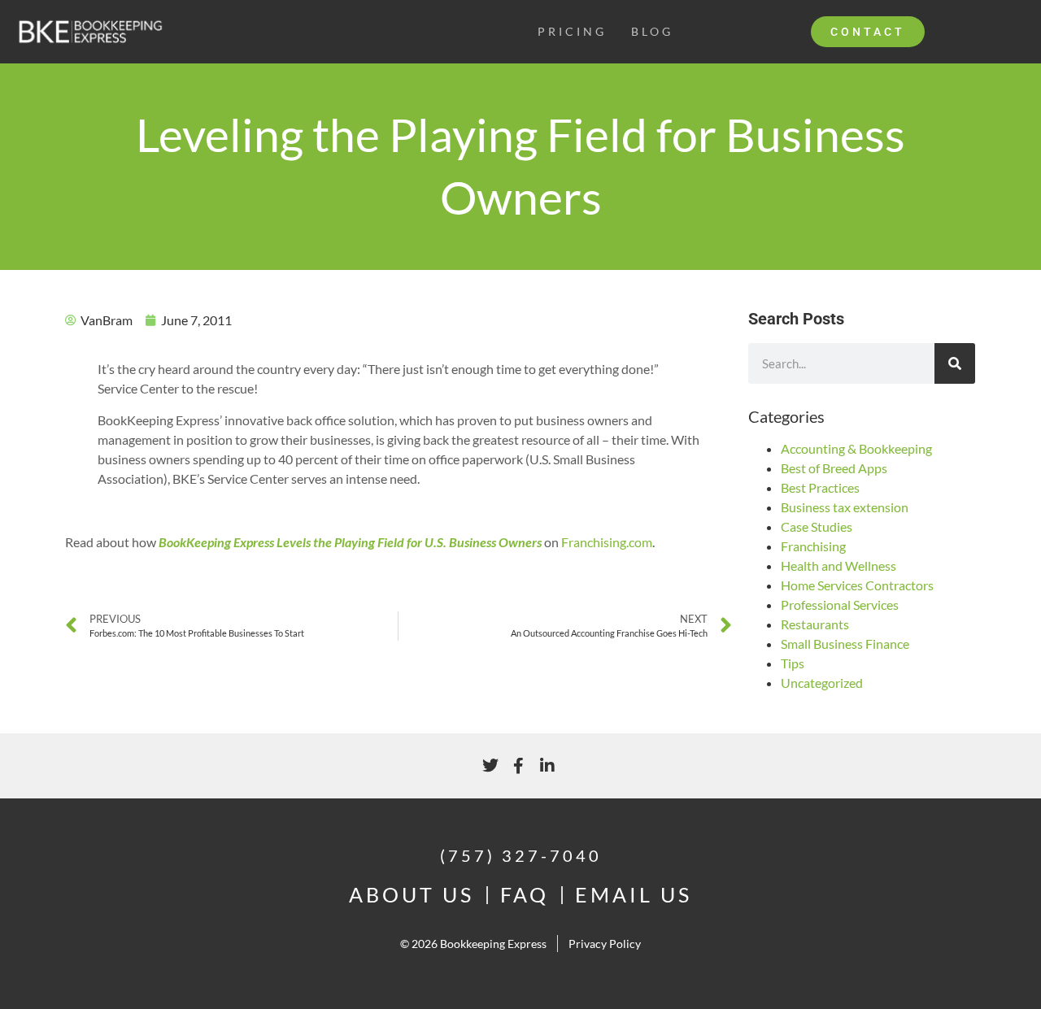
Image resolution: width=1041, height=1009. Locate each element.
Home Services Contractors (857, 585)
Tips (792, 663)
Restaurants (815, 624)
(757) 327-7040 (521, 855)
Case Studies (816, 526)
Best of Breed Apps (834, 468)
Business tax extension (844, 507)
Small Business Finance (845, 643)
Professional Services (840, 604)
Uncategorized (822, 682)
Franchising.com (606, 542)
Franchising (813, 546)
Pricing (572, 31)
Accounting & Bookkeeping (856, 448)
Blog (652, 31)
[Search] (954, 363)
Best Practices (820, 487)
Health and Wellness (838, 565)
